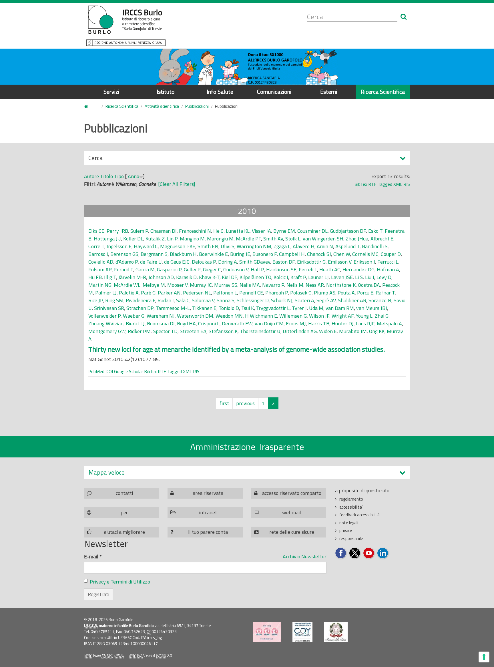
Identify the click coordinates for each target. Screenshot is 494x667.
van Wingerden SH (323, 238)
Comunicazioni (274, 91)
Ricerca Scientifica (383, 91)
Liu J (369, 277)
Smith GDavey (254, 262)
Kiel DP (229, 277)
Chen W (341, 254)
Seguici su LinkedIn (383, 553)
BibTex (360, 184)
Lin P (172, 238)
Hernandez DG (358, 269)
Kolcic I (281, 277)
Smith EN (208, 246)
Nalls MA (250, 285)
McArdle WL (127, 285)
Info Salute (220, 91)
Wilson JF (319, 316)
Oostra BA (369, 285)
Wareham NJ (161, 316)
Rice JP (95, 300)
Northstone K (341, 285)
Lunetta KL (238, 231)
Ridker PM (139, 331)
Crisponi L (209, 323)
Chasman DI (163, 231)
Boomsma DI (161, 323)
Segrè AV (326, 300)
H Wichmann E (261, 316)
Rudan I (166, 300)
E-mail (93, 556)
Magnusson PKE (177, 246)
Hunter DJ (343, 323)
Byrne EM (284, 231)
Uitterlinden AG (300, 331)
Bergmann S (154, 254)
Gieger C (212, 269)
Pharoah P (276, 292)
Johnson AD (161, 277)
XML (397, 184)
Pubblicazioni (197, 106)
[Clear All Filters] (176, 184)
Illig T (110, 277)
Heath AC (329, 269)
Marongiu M (220, 238)
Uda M (316, 308)
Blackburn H (183, 254)
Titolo (106, 176)
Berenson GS (124, 254)
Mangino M (192, 238)
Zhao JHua (357, 238)
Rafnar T (385, 292)
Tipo (119, 176)
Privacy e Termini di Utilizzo (120, 582)
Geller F (192, 269)
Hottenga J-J (107, 238)
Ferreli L (308, 269)
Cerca (95, 159)
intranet (208, 512)
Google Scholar (128, 371)
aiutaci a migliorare (124, 532)
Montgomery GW (107, 331)
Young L (364, 316)
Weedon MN (229, 316)
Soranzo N (379, 300)
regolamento (351, 499)
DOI (109, 371)
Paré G (148, 292)
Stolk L (292, 238)
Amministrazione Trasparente (247, 446)
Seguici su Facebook (340, 553)
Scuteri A (304, 300)
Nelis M (294, 285)
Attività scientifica (162, 106)
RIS (406, 184)
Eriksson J (364, 262)
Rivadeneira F (140, 300)
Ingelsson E (119, 246)
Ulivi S (227, 246)
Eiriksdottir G (311, 262)
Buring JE (240, 254)
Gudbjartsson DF (348, 231)
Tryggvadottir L (273, 308)
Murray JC (201, 285)
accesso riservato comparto (291, 493)
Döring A (227, 262)
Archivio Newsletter (304, 556)
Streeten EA (193, 331)
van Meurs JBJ (371, 308)
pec (124, 512)
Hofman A (388, 269)
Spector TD (165, 331)
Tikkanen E (204, 308)
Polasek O (301, 292)
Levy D (384, 277)
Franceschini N (195, 231)
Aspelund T (347, 246)
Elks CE (96, 231)
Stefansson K (223, 331)
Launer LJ (318, 277)
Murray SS (225, 285)
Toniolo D (229, 308)
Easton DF (283, 262)
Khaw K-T (209, 277)
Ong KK (377, 331)
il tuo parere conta (208, 532)
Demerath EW (237, 323)
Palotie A (129, 292)
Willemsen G (293, 316)
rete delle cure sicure (291, 532)
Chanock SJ (319, 254)
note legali (348, 522)
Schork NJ (281, 300)
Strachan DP (140, 308)
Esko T (375, 231)
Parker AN (169, 292)
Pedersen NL (197, 292)
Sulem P (139, 231)
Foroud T (123, 269)
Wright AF (343, 316)
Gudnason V (235, 269)
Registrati (98, 594)
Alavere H (303, 246)
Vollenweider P (104, 316)
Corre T (96, 246)
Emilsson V (339, 262)
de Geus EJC (177, 262)
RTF (372, 184)
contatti (124, 493)
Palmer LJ (106, 292)
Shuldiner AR (352, 300)
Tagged (385, 184)
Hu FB (95, 277)
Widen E (328, 331)
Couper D (391, 254)
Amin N (325, 246)
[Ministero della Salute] (336, 632)
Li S (359, 277)
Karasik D (186, 277)
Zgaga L (282, 246)
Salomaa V (203, 300)
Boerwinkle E (213, 254)
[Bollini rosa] (267, 632)
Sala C (183, 300)
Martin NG (99, 285)
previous (245, 403)
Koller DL (133, 238)
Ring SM (114, 300)
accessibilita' (351, 507)
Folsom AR (100, 269)
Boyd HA (186, 323)
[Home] (126, 26)
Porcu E (365, 292)
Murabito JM (353, 331)
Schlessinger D (253, 300)
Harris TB (318, 323)
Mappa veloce (107, 472)
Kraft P (298, 277)
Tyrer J (299, 308)
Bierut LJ (135, 323)
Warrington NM (254, 246)
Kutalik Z (155, 238)
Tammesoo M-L (173, 308)
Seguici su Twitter (354, 553)
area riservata (208, 493)
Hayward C (146, 246)
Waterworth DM (195, 316)
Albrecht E (381, 238)
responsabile (351, 538)
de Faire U (151, 262)
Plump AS (324, 292)
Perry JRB (117, 231)
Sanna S (225, 300)
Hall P (257, 269)
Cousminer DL (312, 231)
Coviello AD (100, 262)
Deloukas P (204, 262)
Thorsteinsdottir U (260, 331)
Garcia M (145, 269)
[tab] (247, 472)
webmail (291, 512)
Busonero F (264, 254)
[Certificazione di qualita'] (302, 632)
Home (89, 106)
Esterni (328, 91)
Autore (91, 176)
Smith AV (273, 238)
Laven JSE (342, 277)
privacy (345, 530)
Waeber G (133, 316)
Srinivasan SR (109, 308)
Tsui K (247, 308)
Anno (133, 176)
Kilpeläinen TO (255, 277)
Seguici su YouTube (369, 553)
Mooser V (177, 285)
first (224, 403)
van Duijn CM (269, 323)
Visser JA (261, 231)
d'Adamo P (126, 262)
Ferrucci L (387, 262)
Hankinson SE (281, 269)
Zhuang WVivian (106, 323)
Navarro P (273, 285)
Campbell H (292, 254)
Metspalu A (389, 323)
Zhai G (382, 316)
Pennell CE (251, 292)
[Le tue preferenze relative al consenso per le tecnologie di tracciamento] (484, 657)
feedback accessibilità (359, 514)
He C (218, 231)
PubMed (96, 371)
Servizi (111, 91)
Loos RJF (365, 323)
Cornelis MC (365, 254)
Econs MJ (296, 323)
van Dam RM (340, 308)
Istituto (166, 91)
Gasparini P (169, 269)
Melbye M (154, 285)
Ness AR (315, 285)
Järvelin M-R (132, 277)
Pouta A (346, 292)
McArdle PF (248, 238)
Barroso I (98, 254)
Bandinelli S (375, 246)
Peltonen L (225, 292)
